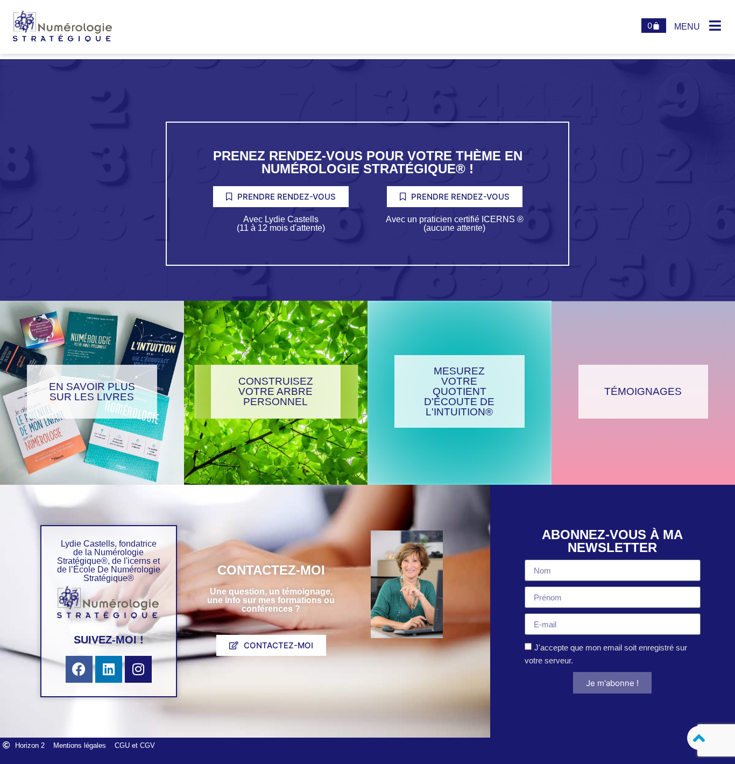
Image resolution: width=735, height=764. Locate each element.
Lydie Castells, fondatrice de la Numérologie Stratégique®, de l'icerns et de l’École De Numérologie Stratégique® (108, 561)
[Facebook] (79, 669)
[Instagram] (138, 669)
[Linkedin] (108, 669)
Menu (687, 26)
